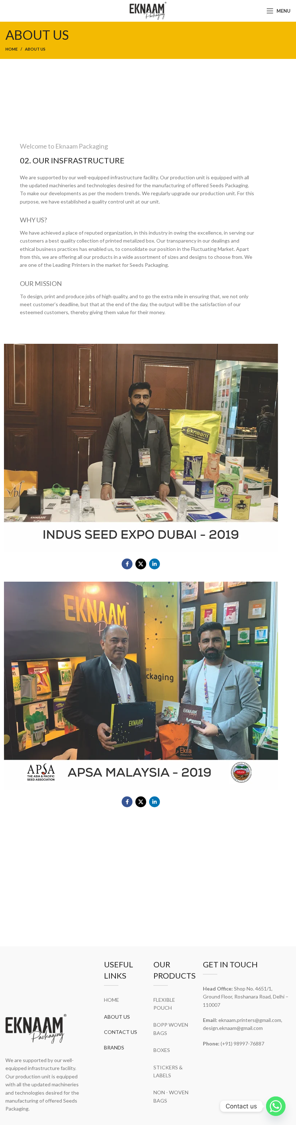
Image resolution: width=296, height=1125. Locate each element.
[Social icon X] (140, 564)
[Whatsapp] (276, 1106)
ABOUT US (117, 1017)
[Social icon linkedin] (154, 564)
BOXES (161, 1050)
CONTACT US (120, 1032)
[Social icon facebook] (127, 564)
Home (11, 49)
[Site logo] (148, 10)
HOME (111, 1000)
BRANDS (114, 1047)
